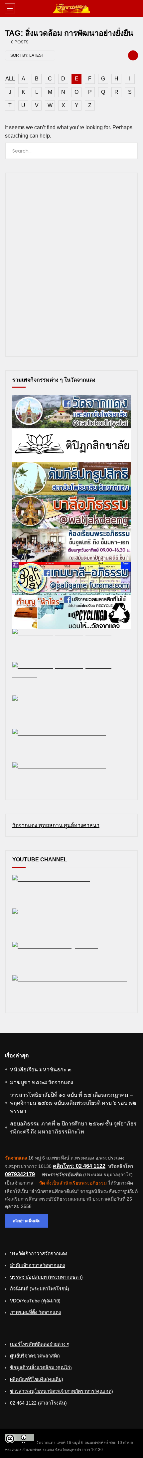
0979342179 (20, 1174)
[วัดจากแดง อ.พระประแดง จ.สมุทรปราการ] (71, 8)
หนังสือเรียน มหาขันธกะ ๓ (41, 1069)
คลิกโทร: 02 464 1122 (79, 1166)
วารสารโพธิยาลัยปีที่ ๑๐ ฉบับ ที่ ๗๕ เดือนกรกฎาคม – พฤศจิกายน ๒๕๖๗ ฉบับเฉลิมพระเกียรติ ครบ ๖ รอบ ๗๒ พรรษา (73, 1103)
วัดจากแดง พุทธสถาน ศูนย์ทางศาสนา (55, 825)
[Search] (134, 8)
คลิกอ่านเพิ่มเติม (27, 1221)
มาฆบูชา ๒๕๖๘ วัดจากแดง (41, 1082)
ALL (10, 78)
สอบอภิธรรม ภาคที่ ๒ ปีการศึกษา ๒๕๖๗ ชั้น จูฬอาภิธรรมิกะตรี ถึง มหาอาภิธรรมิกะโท (73, 1127)
